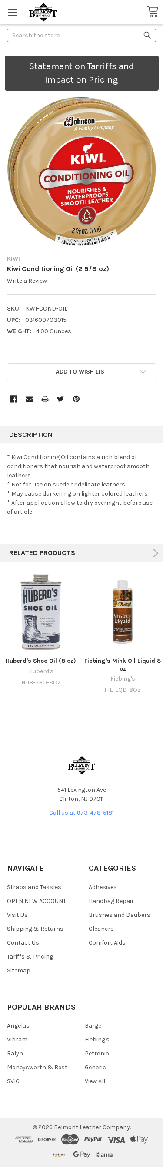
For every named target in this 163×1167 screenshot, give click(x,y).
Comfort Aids (107, 942)
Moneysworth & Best (37, 1067)
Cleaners (101, 928)
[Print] (45, 399)
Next (154, 553)
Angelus (18, 1025)
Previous (136, 553)
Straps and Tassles (34, 887)
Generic (95, 1067)
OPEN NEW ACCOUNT (36, 901)
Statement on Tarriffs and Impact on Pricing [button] (81, 73)
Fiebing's (97, 1039)
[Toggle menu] (12, 12)
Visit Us (17, 915)
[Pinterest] (76, 399)
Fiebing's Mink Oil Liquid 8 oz (122, 664)
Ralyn (15, 1053)
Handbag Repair (111, 901)
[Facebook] (13, 399)
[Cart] (152, 12)
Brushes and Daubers (119, 915)
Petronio (97, 1053)
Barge (93, 1025)
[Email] (29, 399)
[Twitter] (60, 399)
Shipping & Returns (35, 928)
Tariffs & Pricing (30, 956)
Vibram (17, 1039)
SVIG (13, 1081)
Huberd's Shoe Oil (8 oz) (41, 660)
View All (95, 1081)
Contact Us (23, 942)
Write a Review (27, 280)
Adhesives (103, 887)
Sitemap (18, 970)
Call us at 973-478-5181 (81, 813)
